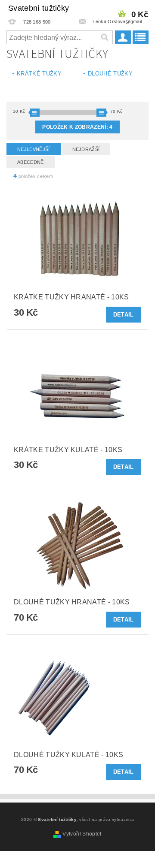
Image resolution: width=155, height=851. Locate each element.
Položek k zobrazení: (77, 127)
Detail (123, 314)
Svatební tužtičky (38, 8)
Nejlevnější (33, 149)
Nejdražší (86, 149)
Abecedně (30, 162)
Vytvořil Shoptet (81, 834)
